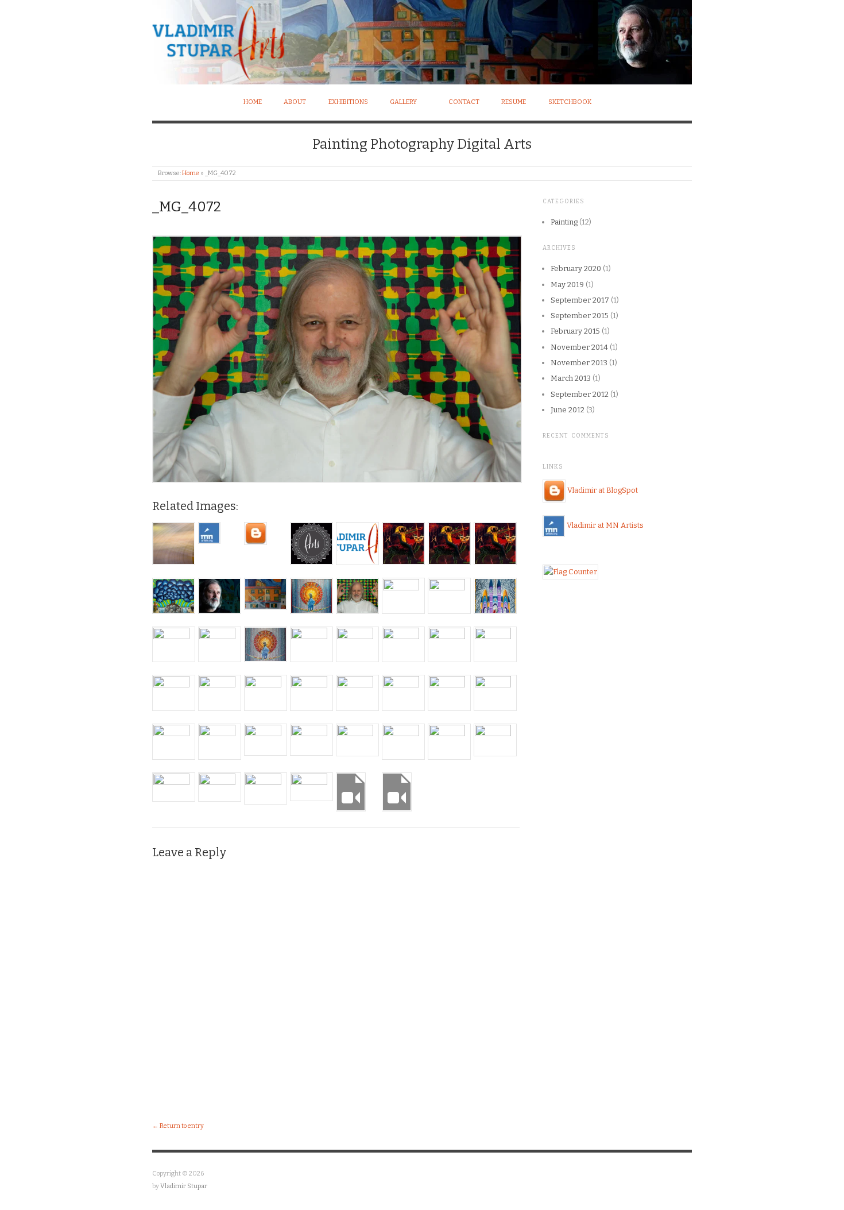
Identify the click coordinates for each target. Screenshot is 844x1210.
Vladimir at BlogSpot (602, 490)
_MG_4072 (186, 207)
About (295, 102)
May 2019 (567, 284)
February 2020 (576, 268)
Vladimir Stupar (183, 1186)
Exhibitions (348, 102)
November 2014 (579, 347)
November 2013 (579, 362)
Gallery (403, 102)
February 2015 (575, 331)
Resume (513, 102)
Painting (564, 222)
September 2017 (580, 300)
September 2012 (580, 394)
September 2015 (580, 315)
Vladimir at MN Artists (605, 525)
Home (252, 102)
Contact (463, 102)
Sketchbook (569, 102)
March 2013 (571, 378)
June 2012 (567, 409)
